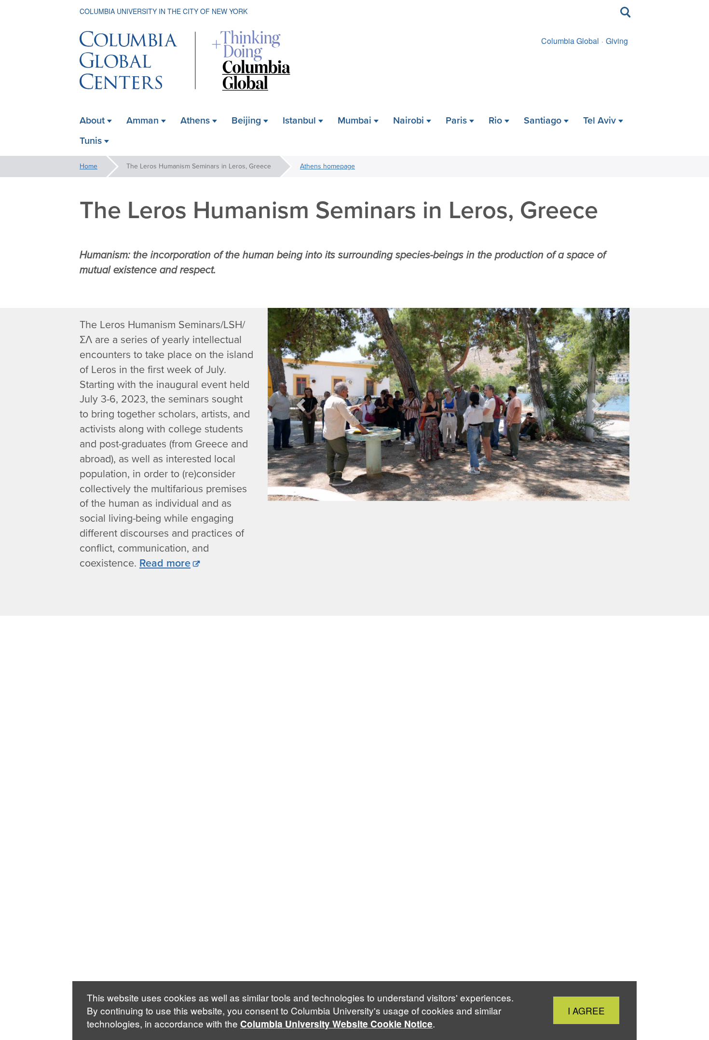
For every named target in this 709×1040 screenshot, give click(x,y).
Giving (617, 40)
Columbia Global (570, 40)
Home (88, 166)
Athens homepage (327, 166)
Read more (165, 563)
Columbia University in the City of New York (163, 11)
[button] (302, 404)
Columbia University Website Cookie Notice (336, 1023)
